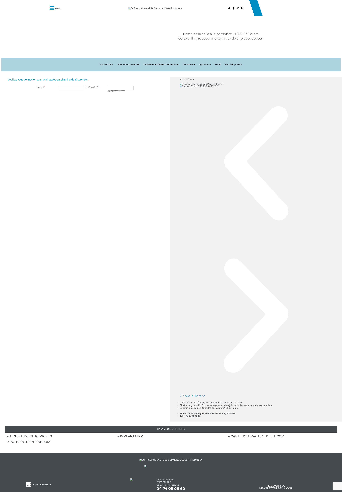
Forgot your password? (116, 91)
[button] (4, 47)
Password (92, 87)
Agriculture (205, 64)
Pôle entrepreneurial (128, 64)
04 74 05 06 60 (171, 488)
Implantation (106, 64)
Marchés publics (233, 64)
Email (40, 87)
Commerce (189, 64)
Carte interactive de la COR (257, 436)
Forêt (218, 64)
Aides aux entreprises (30, 436)
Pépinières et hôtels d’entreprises (161, 64)
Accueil (155, 54)
